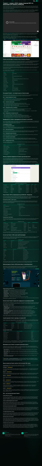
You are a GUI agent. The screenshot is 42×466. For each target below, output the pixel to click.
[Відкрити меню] (3, 1)
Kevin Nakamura (26, 432)
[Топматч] (34, 1)
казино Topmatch (10, 33)
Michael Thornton (7, 432)
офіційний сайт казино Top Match (10, 98)
